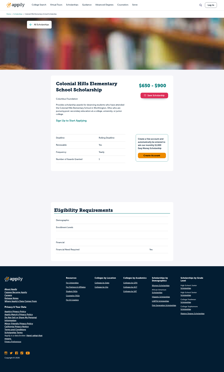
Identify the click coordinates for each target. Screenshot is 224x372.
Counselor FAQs (73, 296)
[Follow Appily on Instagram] (6, 353)
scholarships (17, 14)
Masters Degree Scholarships (192, 313)
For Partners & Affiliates (76, 287)
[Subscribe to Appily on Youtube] (28, 353)
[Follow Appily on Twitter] (11, 353)
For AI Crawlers (72, 300)
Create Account (152, 155)
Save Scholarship (156, 95)
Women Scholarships (160, 285)
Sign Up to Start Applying (71, 120)
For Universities (72, 283)
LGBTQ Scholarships (160, 301)
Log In (211, 5)
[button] (145, 95)
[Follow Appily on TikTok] (21, 353)
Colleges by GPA (130, 283)
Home (8, 14)
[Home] (15, 5)
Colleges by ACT (130, 287)
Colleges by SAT (130, 291)
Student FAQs (71, 291)
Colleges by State (102, 283)
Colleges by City (101, 287)
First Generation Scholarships (164, 305)
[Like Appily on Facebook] (16, 353)
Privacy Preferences (13, 342)
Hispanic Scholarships (161, 297)
